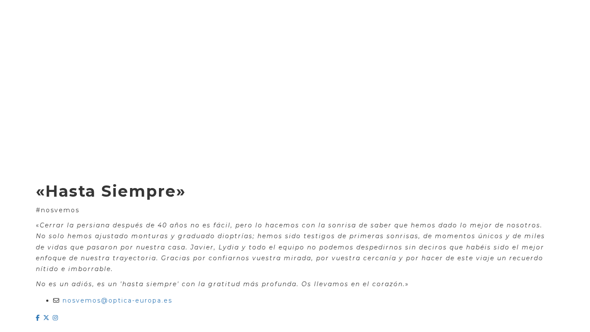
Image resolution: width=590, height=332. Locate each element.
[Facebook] (39, 318)
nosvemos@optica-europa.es (117, 300)
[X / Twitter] (48, 318)
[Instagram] (56, 318)
